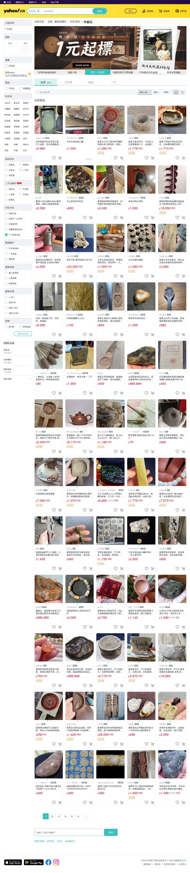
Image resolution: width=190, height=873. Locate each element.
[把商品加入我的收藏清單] (54, 158)
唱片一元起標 (97, 72)
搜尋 (111, 832)
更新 (184, 860)
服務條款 (147, 864)
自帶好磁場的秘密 (47, 72)
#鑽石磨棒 (39, 841)
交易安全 (182, 864)
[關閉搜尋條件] (38, 11)
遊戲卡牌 (72, 72)
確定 (25, 50)
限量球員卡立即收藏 (123, 72)
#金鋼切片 (70, 841)
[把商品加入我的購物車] (60, 158)
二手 (113, 82)
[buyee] (18, 73)
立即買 (68, 82)
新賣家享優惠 (173, 72)
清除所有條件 (23, 333)
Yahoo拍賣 (14, 11)
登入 (131, 11)
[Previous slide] (36, 120)
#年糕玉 (51, 841)
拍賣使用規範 (169, 864)
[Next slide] (61, 120)
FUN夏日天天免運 (148, 72)
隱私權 (157, 864)
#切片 (60, 841)
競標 (91, 82)
